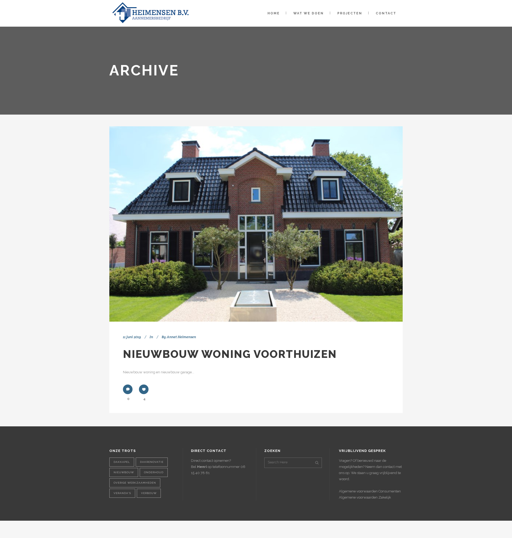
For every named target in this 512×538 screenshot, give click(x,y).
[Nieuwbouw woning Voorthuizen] (256, 224)
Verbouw (149, 493)
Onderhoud (153, 472)
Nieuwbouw (124, 472)
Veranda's (122, 493)
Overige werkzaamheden (135, 482)
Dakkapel (122, 461)
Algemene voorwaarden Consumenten (370, 491)
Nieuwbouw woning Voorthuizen (230, 354)
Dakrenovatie (151, 461)
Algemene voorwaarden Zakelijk (365, 497)
